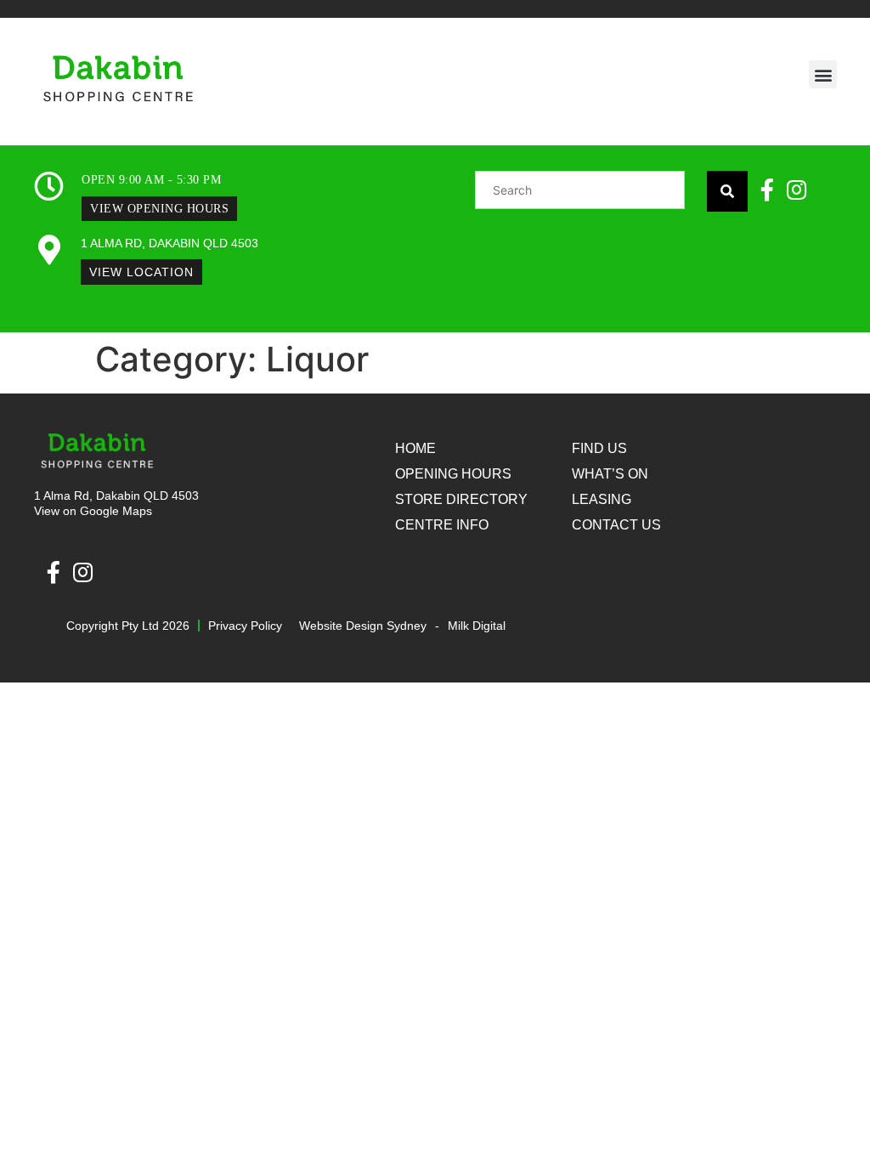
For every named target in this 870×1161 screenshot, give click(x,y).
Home (415, 448)
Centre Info (442, 525)
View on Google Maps (93, 511)
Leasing (601, 499)
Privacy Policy (245, 625)
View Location (141, 272)
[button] (823, 74)
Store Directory (461, 499)
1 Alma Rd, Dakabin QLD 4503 (169, 243)
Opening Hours (453, 474)
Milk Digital (477, 625)
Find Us (599, 448)
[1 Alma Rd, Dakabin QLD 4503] (49, 249)
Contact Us (616, 525)
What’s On (610, 474)
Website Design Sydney (363, 625)
